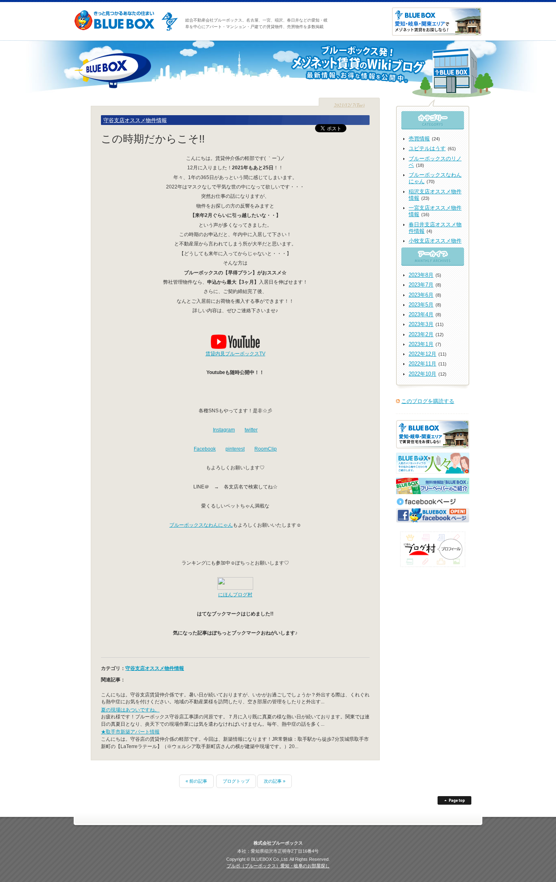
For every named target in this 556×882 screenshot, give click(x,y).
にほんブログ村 (235, 594)
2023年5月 (421, 305)
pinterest (235, 448)
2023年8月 (421, 275)
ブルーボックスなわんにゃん (201, 524)
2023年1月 (421, 344)
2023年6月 (421, 295)
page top (454, 800)
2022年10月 (422, 374)
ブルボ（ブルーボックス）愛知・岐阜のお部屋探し (278, 865)
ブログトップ (236, 781)
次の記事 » (274, 781)
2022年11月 (422, 364)
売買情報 (419, 139)
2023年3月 (421, 324)
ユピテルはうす (427, 148)
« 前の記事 (196, 781)
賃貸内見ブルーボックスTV (235, 353)
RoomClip (265, 448)
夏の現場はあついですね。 (130, 709)
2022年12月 (422, 354)
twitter (251, 429)
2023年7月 (421, 285)
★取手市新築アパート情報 (130, 731)
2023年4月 (421, 314)
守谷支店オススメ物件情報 (135, 120)
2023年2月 (421, 334)
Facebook (205, 448)
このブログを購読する (427, 401)
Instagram (224, 429)
